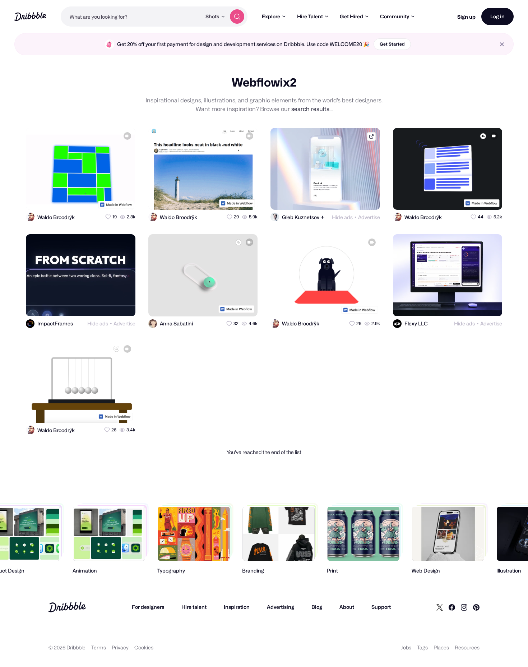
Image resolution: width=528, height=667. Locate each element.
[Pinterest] (476, 607)
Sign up (466, 17)
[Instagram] (464, 607)
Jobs (406, 647)
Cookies (143, 647)
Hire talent (194, 607)
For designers (148, 607)
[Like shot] (123, 198)
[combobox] (131, 16)
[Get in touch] (95, 198)
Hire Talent (310, 16)
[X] (439, 607)
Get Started (392, 44)
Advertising (280, 607)
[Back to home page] (30, 16)
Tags (422, 647)
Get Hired (351, 16)
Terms (98, 647)
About (346, 607)
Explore (271, 16)
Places (441, 647)
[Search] (237, 16)
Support (381, 607)
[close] (502, 44)
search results (310, 109)
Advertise (369, 217)
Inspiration (237, 607)
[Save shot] (109, 198)
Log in (497, 16)
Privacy (120, 647)
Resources (467, 647)
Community (394, 16)
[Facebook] (452, 607)
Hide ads (342, 217)
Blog (316, 607)
